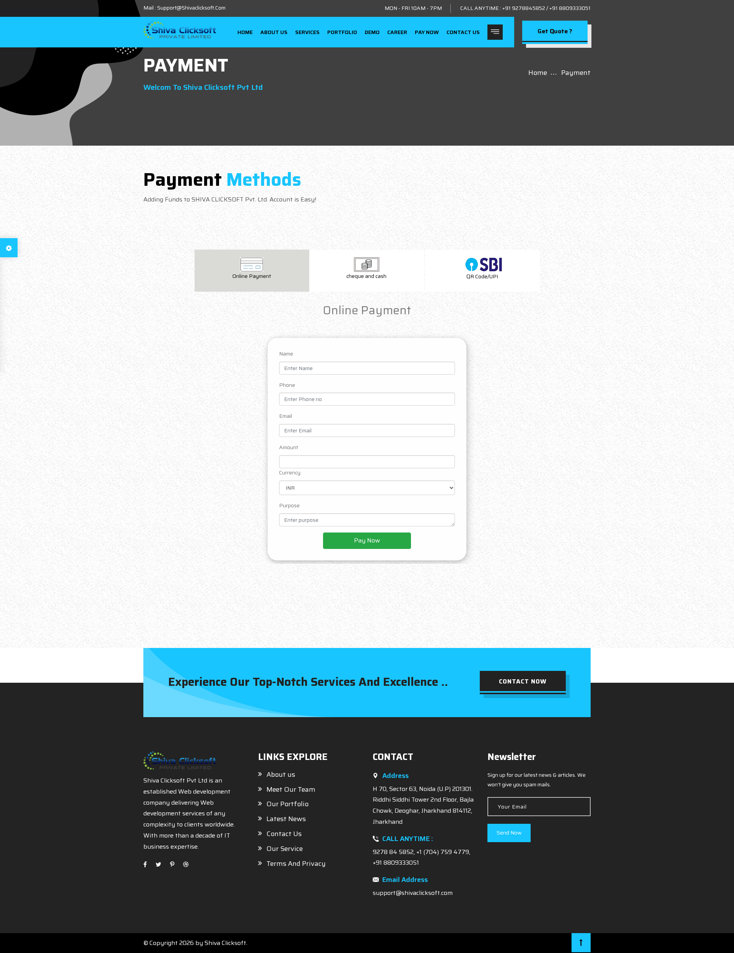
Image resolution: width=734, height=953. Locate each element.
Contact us (463, 32)
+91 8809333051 (570, 8)
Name (286, 353)
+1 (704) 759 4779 (442, 852)
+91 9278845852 (523, 8)
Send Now (509, 832)
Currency (289, 472)
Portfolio (342, 32)
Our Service (284, 848)
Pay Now (427, 32)
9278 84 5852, (394, 852)
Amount (288, 447)
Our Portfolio (287, 804)
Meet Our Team (290, 789)
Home (245, 32)
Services (307, 32)
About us (273, 32)
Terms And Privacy (296, 863)
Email (285, 416)
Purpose (289, 505)
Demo (372, 32)
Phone (287, 385)
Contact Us (284, 833)
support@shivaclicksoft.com (413, 893)
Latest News (286, 818)
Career (397, 32)
